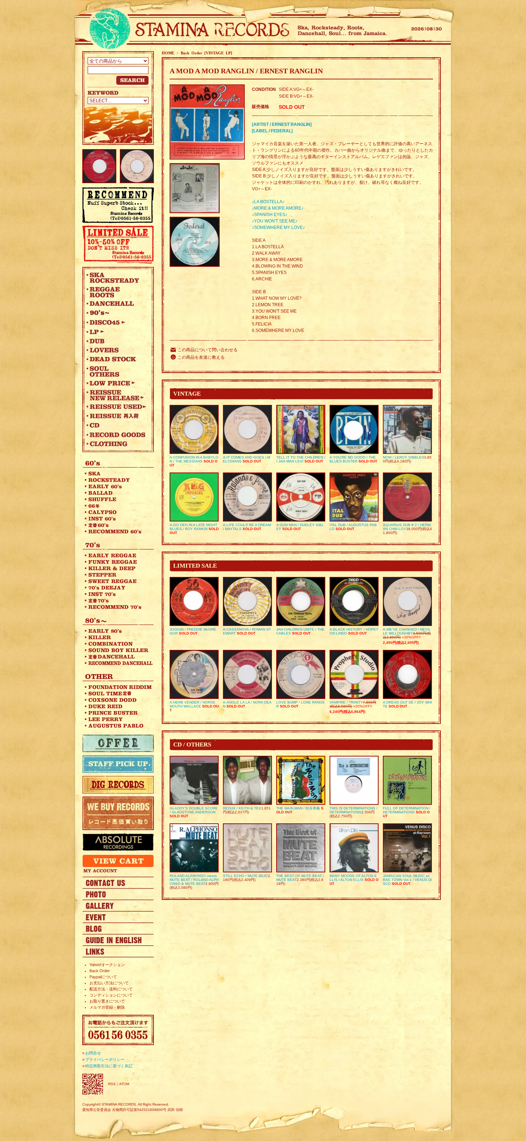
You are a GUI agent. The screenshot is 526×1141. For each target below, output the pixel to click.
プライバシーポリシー (105, 1059)
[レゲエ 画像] (118, 894)
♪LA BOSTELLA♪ (268, 201)
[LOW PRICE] (116, 383)
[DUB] (116, 341)
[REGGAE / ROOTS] (116, 292)
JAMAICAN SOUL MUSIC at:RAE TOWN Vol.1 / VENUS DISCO (407, 880)
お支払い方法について (109, 983)
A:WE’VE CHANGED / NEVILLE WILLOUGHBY (407, 631)
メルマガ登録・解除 (107, 1007)
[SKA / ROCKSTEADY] (116, 277)
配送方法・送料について (111, 989)
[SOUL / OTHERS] (116, 371)
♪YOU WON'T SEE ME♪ (274, 221)
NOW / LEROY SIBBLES (403, 457)
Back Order (99, 971)
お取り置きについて (107, 1001)
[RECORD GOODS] (116, 434)
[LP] (116, 331)
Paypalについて (103, 977)
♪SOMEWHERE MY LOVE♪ (278, 227)
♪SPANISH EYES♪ (269, 214)
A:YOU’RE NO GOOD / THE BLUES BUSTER (353, 459)
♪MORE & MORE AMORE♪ (277, 208)
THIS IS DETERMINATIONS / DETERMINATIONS (354, 810)
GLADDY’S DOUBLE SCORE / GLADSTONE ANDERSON (194, 810)
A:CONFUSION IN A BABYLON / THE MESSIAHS (194, 459)
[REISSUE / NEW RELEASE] (116, 395)
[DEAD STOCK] (116, 359)
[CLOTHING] (116, 444)
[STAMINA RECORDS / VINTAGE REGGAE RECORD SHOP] (187, 29)
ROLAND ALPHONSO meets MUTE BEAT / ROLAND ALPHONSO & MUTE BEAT (194, 880)
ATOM (124, 1084)
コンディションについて (111, 995)
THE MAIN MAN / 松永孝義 (298, 808)
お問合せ (93, 1053)
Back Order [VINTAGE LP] (206, 53)
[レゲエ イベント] (118, 916)
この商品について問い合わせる (207, 349)
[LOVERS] (116, 350)
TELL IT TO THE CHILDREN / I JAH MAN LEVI (300, 459)
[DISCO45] (116, 322)
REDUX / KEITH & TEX (242, 808)
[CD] (116, 425)
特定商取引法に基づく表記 (108, 1066)
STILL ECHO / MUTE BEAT (245, 876)
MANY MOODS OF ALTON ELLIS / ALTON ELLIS (353, 878)
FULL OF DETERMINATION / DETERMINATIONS (406, 810)
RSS (112, 1084)
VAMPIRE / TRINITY (346, 702)
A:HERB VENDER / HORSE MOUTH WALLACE (192, 704)
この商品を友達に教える (201, 357)
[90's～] (116, 313)
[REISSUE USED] (116, 406)
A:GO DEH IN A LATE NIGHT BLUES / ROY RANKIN (193, 527)
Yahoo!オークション (107, 965)
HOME (168, 53)
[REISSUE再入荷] (116, 416)
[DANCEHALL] (116, 303)
